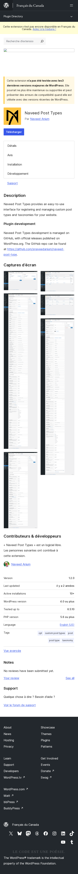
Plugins (45, 740)
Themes (46, 734)
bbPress (11, 802)
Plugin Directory (13, 16)
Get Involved (49, 758)
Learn (7, 758)
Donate (47, 771)
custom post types (55, 633)
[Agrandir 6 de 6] (69, 323)
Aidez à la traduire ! (44, 29)
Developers (11, 771)
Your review (11, 678)
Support (12, 183)
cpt (40, 633)
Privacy (9, 746)
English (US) (67, 624)
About (8, 727)
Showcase (48, 727)
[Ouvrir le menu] (72, 5)
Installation (14, 164)
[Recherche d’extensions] (42, 41)
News (7, 734)
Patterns (46, 746)
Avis (10, 155)
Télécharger (14, 131)
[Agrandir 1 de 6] (32, 276)
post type (54, 640)
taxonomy (67, 640)
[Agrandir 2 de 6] (32, 298)
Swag (46, 777)
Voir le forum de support (20, 705)
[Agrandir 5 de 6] (69, 299)
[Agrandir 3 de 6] (32, 457)
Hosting (9, 740)
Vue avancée (12, 650)
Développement (17, 173)
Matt (9, 795)
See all (70, 678)
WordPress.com (16, 789)
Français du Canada (25, 824)
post (70, 633)
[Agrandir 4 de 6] (69, 276)
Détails (12, 145)
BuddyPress (13, 808)
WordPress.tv (14, 777)
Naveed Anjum (39, 119)
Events (45, 764)
